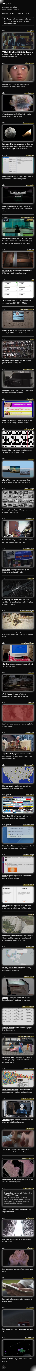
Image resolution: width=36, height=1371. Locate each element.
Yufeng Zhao (6, 3)
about (27, 13)
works (12, 13)
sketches (20, 13)
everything (5, 13)
